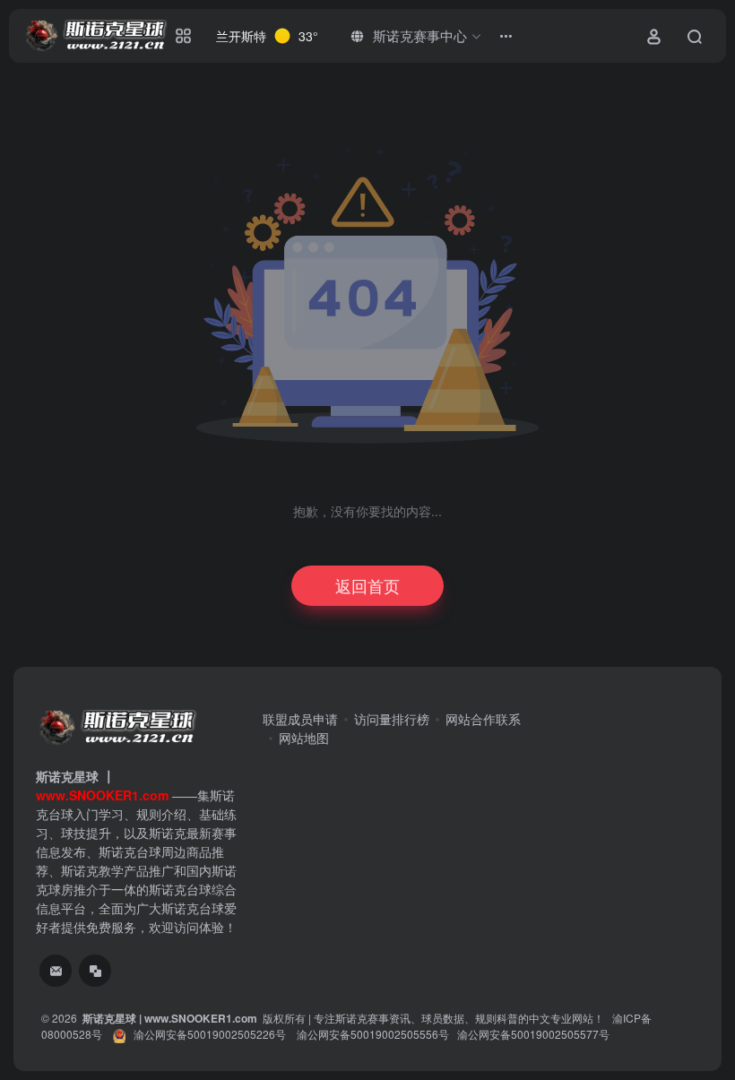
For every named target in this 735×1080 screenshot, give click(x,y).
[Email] (55, 971)
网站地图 (304, 738)
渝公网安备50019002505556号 (373, 1033)
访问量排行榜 (391, 719)
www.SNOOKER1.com (200, 1018)
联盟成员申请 (300, 719)
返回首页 (367, 585)
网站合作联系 (483, 719)
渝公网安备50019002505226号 (210, 1033)
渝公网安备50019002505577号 (533, 1033)
